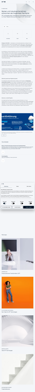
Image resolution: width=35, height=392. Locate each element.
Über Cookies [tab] (29, 186)
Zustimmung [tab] (6, 186)
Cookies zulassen (28, 207)
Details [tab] (17, 186)
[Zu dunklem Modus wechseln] (29, 2)
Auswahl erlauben (17, 207)
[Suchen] (26, 2)
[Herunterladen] (8, 34)
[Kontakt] (17, 34)
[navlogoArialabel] (3, 2)
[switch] (13, 203)
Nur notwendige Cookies (6, 207)
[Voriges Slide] (3, 135)
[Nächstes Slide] (5, 135)
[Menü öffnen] (33, 2)
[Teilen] (27, 34)
